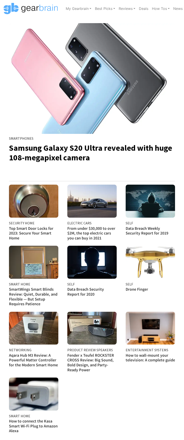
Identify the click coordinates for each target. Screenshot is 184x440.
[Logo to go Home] (32, 8)
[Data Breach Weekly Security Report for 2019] (150, 201)
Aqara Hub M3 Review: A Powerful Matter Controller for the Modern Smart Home (33, 360)
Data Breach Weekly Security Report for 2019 (147, 231)
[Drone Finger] (150, 262)
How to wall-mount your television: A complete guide (150, 358)
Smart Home (19, 284)
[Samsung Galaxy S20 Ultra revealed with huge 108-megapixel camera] (92, 78)
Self (129, 223)
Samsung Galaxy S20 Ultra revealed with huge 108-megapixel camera (90, 153)
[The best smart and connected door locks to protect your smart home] (33, 201)
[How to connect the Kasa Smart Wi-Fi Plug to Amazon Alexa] (33, 394)
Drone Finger (137, 289)
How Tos (159, 8)
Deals (143, 8)
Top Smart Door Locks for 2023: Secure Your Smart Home (31, 233)
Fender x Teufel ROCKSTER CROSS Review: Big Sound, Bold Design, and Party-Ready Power (90, 362)
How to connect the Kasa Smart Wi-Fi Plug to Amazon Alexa (33, 425)
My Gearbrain (77, 8)
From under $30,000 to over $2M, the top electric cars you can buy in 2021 (91, 233)
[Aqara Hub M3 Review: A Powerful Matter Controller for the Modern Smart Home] (33, 328)
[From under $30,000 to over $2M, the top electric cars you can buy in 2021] (92, 201)
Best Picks (103, 8)
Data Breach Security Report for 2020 (85, 292)
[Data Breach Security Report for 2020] (92, 262)
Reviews (126, 8)
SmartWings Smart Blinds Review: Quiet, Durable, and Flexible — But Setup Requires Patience (33, 296)
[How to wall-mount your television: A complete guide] (150, 328)
